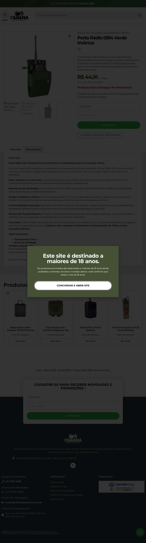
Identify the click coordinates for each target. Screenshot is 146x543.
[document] (73, 271)
